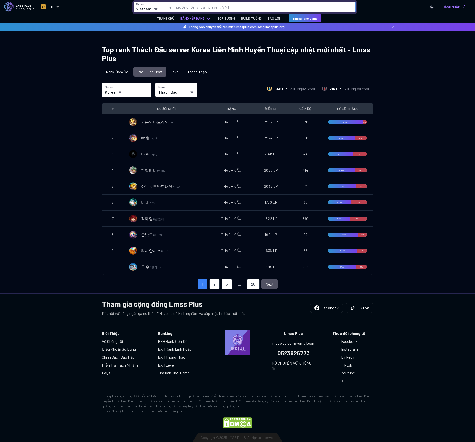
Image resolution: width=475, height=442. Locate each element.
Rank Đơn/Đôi (117, 71)
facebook (349, 341)
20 (253, 284)
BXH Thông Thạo (171, 357)
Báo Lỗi (274, 18)
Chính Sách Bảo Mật (118, 357)
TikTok (363, 307)
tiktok (346, 365)
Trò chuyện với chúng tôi (290, 366)
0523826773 (293, 353)
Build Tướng (251, 18)
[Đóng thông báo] (393, 27)
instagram (349, 349)
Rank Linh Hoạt (150, 71)
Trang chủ (165, 18)
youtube (348, 372)
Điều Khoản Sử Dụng (119, 349)
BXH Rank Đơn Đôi (173, 341)
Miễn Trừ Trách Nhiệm (120, 365)
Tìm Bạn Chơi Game (174, 372)
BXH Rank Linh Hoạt (174, 349)
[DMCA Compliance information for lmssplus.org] (237, 422)
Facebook (330, 307)
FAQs (106, 372)
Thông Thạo (197, 71)
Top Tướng (226, 18)
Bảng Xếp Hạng (192, 18)
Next (269, 284)
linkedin (348, 357)
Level (174, 71)
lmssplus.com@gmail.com (293, 343)
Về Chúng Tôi (112, 341)
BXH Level (166, 365)
